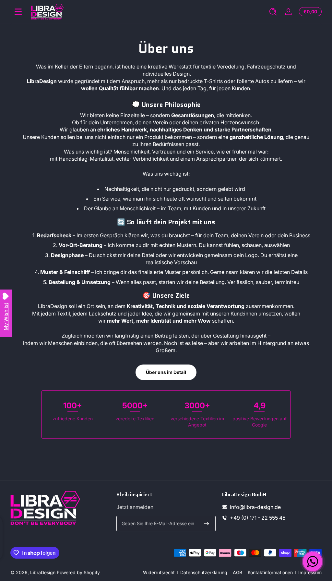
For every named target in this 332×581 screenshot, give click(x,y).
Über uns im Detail (166, 372)
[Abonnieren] (206, 523)
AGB (237, 572)
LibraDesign (42, 572)
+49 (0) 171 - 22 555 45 (257, 517)
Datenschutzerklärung (203, 572)
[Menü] (18, 11)
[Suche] (273, 12)
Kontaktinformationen (270, 572)
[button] (273, 11)
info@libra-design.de (255, 507)
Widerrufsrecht (159, 572)
